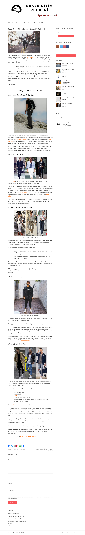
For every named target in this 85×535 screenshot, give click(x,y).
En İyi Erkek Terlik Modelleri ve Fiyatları (16, 526)
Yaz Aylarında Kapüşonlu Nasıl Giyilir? (16, 516)
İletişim (35, 22)
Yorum (9, 459)
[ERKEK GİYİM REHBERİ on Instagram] (57, 46)
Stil (9, 22)
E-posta (10, 483)
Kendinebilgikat (60, 117)
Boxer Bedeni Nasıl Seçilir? (67, 63)
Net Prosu (58, 113)
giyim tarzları (29, 57)
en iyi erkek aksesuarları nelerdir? (20, 405)
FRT (62, 532)
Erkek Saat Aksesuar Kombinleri (68, 92)
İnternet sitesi (11, 490)
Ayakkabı (18, 22)
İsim (9, 476)
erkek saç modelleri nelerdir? (28, 436)
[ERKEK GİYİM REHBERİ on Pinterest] (64, 46)
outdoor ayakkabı (22, 139)
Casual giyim (11, 181)
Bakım (29, 22)
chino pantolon (22, 192)
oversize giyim (25, 340)
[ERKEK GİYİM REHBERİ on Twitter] (61, 46)
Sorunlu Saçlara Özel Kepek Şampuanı (16, 518)
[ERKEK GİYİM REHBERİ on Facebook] (67, 46)
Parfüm (24, 22)
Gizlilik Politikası (42, 22)
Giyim (13, 22)
